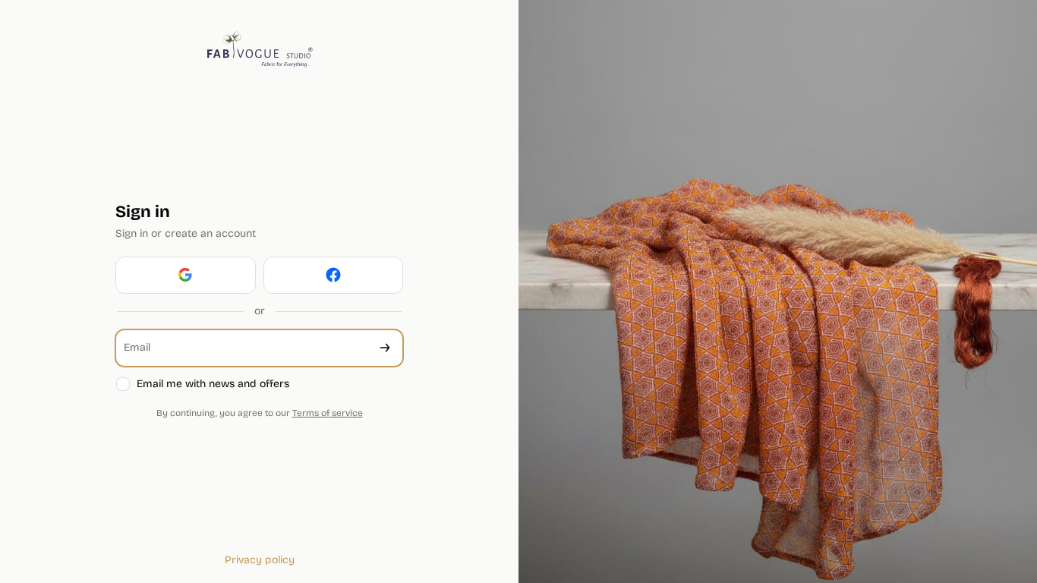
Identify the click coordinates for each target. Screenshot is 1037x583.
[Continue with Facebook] (333, 275)
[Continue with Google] (185, 275)
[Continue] (385, 348)
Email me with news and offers (213, 383)
